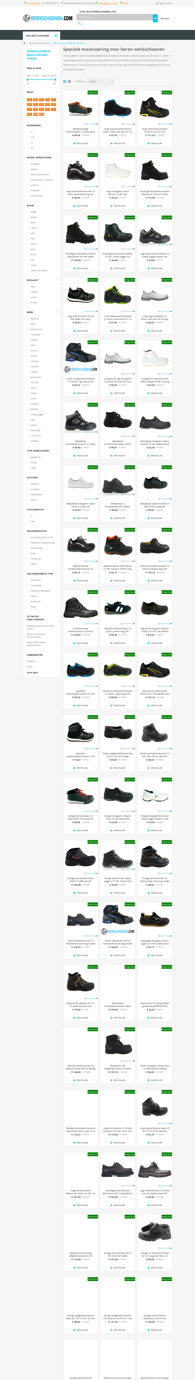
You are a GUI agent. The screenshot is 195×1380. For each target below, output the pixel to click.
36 (35, 99)
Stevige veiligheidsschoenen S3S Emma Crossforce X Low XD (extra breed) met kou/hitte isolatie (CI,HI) (117, 1320)
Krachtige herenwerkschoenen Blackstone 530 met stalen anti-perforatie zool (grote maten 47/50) (81, 258)
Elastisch (35, 483)
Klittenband (36, 494)
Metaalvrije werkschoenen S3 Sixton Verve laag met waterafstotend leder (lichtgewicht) (154, 508)
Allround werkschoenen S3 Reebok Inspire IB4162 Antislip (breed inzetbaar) (81, 1068)
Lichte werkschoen (40, 174)
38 (47, 99)
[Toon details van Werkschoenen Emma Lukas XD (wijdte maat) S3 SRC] (117, 1357)
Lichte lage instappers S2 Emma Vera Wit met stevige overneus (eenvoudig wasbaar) (154, 320)
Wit (32, 259)
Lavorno (35, 366)
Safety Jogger (37, 414)
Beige (33, 211)
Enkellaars (36, 457)
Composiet (36, 558)
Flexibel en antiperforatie (43, 542)
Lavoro (34, 371)
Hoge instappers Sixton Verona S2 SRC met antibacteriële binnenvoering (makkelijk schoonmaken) (117, 195)
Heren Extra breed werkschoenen (36, 635)
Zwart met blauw (39, 270)
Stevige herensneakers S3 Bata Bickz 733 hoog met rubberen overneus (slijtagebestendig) (80, 820)
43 (47, 104)
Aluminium (36, 580)
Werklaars (35, 190)
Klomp (34, 169)
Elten (33, 345)
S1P (32, 137)
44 (54, 104)
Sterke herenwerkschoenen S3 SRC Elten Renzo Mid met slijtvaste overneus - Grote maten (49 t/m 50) (155, 758)
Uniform (35, 185)
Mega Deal (92, 92)
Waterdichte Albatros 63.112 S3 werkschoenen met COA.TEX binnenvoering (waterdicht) (81, 1007)
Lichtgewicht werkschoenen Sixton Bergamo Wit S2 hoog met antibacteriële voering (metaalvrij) (154, 383)
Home (24, 43)
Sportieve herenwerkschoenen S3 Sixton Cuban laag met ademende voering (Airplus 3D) (118, 695)
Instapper (35, 163)
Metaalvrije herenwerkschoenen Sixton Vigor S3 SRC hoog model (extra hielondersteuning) (117, 445)
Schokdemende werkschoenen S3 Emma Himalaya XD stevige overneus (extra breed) (80, 633)
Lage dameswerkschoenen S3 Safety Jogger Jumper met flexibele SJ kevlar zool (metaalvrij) (155, 258)
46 (35, 109)
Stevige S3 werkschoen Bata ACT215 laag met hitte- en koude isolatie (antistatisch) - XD (155, 1257)
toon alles (32, 672)
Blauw (34, 217)
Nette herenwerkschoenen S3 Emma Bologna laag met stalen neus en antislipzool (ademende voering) (154, 570)
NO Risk (35, 382)
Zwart (33, 265)
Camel (34, 227)
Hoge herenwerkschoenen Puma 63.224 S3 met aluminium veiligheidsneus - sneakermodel (154, 133)
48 (47, 109)
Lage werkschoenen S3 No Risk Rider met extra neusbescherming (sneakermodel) (80, 320)
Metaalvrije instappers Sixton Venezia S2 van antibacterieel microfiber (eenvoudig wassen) (154, 445)
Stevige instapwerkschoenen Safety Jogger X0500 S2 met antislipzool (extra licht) (155, 818)
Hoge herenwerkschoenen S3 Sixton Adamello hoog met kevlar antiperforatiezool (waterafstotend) (80, 195)
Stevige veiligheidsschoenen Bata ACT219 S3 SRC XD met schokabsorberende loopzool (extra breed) (80, 1320)
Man (33, 286)
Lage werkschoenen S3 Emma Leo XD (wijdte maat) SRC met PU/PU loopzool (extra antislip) (155, 1195)
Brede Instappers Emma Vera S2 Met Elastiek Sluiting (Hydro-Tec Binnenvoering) (154, 1068)
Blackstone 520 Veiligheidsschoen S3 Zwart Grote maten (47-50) (117, 1068)
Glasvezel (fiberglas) (40, 590)
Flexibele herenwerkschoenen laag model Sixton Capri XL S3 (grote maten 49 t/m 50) (80, 1131)
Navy (33, 249)
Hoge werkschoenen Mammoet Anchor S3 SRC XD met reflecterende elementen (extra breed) (80, 1195)
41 (35, 104)
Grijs (33, 233)
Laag (33, 467)
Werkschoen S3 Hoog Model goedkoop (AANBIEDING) (155, 1005)
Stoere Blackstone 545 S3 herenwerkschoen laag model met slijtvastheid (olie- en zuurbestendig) (80, 945)
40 (29, 104)
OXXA (33, 387)
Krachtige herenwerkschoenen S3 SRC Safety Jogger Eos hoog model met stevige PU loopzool (118, 258)
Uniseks (34, 291)
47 (41, 109)
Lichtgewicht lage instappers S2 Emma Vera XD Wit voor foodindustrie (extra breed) (118, 381)
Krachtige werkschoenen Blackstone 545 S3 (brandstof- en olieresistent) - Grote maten (118, 1195)
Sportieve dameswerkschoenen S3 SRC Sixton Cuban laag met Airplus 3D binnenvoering (80, 695)
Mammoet (36, 377)
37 (41, 99)
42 (41, 104)
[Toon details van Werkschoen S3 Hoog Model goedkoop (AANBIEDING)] (154, 982)
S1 (32, 131)
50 (29, 114)
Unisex (34, 297)
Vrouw (34, 302)
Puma (33, 393)
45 (29, 109)
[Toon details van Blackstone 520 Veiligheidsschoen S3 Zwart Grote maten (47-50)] (117, 1044)
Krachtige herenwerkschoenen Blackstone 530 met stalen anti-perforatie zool (155, 194)
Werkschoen (37, 195)
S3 (32, 147)
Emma (34, 350)
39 (54, 99)
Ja (31, 515)
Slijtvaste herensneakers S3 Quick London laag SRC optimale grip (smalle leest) (117, 631)
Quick (33, 398)
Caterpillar (36, 334)
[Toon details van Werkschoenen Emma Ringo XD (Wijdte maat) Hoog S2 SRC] (154, 1357)
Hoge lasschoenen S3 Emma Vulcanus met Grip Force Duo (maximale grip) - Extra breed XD (117, 1132)
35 (29, 99)
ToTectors (36, 435)
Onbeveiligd (36, 548)
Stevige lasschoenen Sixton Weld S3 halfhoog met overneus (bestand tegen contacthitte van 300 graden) (80, 882)
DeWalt (34, 339)
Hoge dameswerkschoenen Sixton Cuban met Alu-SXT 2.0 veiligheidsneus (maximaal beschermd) (117, 133)
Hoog (33, 462)
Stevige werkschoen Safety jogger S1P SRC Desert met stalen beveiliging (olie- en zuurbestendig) (117, 882)
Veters (34, 499)
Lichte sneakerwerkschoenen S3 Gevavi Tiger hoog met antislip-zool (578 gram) (80, 381)
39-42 (35, 114)
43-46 (41, 114)
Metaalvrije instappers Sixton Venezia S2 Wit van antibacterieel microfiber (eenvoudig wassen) (80, 508)
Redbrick (35, 403)
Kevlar (34, 564)
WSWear (35, 441)
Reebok (34, 409)
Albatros (35, 318)
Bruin (33, 222)
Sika (33, 419)
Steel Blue (36, 430)
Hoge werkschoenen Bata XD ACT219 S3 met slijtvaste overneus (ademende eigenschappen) (154, 1132)
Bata (33, 323)
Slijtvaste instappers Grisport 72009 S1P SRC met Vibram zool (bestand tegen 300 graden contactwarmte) (155, 633)
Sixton (34, 425)
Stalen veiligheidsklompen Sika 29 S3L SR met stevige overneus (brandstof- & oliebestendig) (118, 758)
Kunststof (35, 601)
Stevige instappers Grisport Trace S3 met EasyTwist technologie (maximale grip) (117, 818)
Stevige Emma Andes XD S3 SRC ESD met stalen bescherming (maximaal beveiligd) (117, 1257)
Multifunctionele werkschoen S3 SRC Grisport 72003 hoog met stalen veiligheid (117, 568)
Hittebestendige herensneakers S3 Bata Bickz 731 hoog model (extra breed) (80, 131)
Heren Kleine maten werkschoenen (36, 644)
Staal (33, 553)
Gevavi (34, 355)
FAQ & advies (33, 3)
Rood (33, 254)
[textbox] (114, 17)
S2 (32, 142)
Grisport (35, 361)
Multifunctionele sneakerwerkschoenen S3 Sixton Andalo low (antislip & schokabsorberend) (81, 570)
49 (54, 109)
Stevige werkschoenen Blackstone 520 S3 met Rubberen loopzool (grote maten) (154, 1320)
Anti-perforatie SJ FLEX (42, 537)
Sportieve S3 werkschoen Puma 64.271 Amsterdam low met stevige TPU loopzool (154, 693)
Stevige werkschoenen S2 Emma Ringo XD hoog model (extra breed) (154, 881)
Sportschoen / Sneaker (42, 179)
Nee (33, 521)
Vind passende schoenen (79, 23)
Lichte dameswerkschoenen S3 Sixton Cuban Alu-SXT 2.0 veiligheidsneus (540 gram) (117, 319)
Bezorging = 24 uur (108, 3)
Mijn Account (165, 3)
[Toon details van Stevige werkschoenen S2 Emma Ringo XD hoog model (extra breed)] (154, 857)
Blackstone (36, 329)
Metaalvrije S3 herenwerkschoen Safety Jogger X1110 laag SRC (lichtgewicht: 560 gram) (117, 508)
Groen (34, 243)
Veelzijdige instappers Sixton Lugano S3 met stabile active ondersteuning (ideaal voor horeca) (154, 945)
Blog (125, 3)
